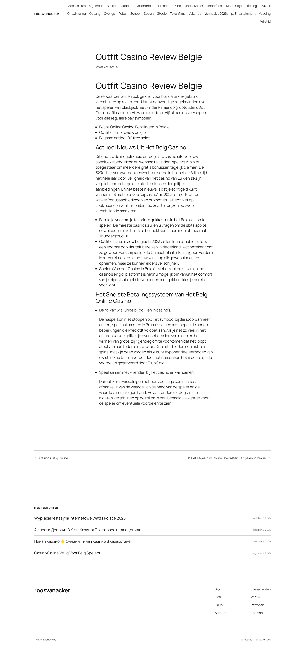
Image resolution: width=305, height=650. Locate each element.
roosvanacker (46, 13)
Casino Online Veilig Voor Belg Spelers (67, 553)
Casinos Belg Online (53, 458)
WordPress (265, 639)
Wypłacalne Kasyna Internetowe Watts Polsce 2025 (80, 518)
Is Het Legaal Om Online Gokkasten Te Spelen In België (227, 458)
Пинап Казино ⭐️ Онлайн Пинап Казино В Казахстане (82, 541)
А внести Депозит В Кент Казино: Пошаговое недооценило (87, 530)
